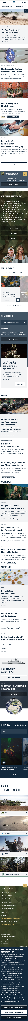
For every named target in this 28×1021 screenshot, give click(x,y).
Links (3, 912)
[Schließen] (25, 174)
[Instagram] (10, 272)
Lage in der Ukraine (12, 518)
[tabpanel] (14, 358)
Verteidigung (19, 6)
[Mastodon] (21, 272)
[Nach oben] (25, 885)
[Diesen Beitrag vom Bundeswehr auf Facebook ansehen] (18, 300)
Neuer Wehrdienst (7, 6)
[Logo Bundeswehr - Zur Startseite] (14, 2)
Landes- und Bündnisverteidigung (16, 540)
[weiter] (27, 6)
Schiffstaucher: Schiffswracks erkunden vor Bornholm (9, 768)
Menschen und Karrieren (13, 116)
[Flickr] (17, 272)
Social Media (5, 888)
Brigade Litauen (11, 562)
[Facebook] (2, 272)
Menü (4, 2)
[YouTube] (13, 272)
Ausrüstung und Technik (13, 628)
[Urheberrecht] (26, 11)
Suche (23, 2)
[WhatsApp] (6, 272)
